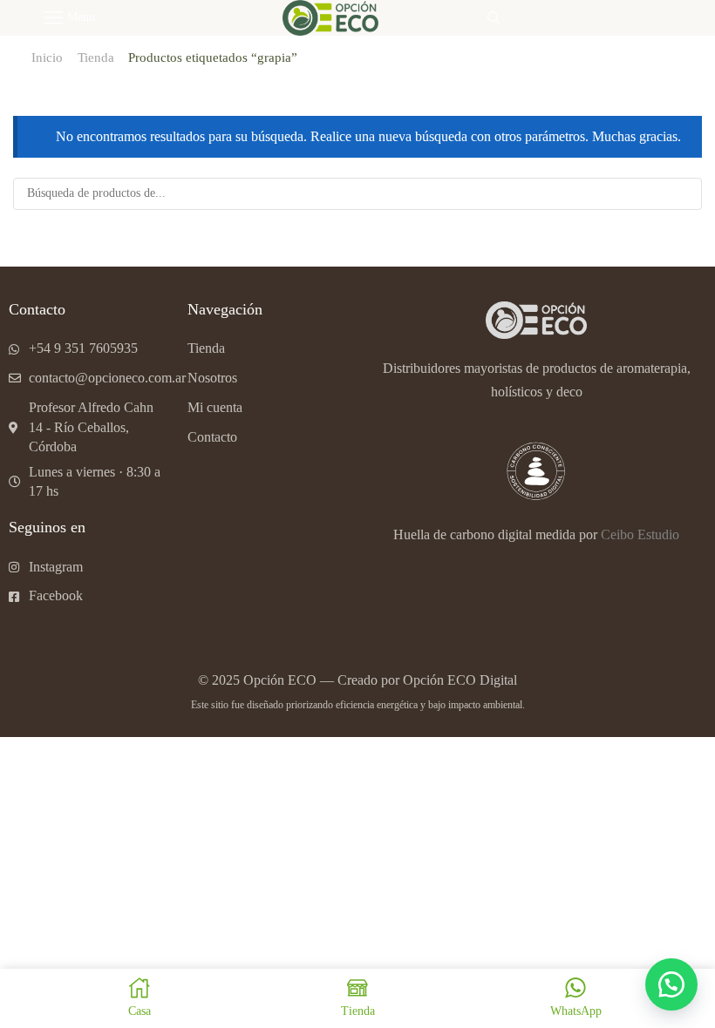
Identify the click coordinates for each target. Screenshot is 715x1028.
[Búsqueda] (686, 194)
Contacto (212, 436)
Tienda (96, 57)
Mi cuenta (214, 407)
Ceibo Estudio (640, 534)
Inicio (47, 57)
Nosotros (212, 377)
